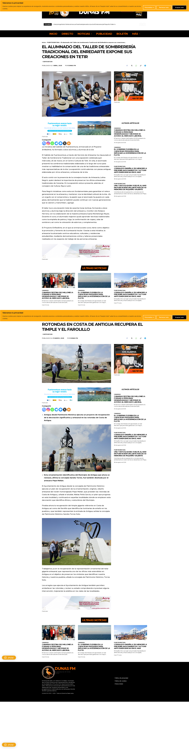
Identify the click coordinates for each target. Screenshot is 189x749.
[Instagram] (48, 143)
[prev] (141, 24)
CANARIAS (117, 128)
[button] (9, 745)
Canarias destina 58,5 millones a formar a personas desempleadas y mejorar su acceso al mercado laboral (129, 133)
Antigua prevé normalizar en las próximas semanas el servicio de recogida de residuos (81, 24)
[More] (69, 143)
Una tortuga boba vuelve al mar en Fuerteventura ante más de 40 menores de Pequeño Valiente (130, 187)
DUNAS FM (72, 65)
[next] (144, 24)
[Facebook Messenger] (60, 143)
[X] (131, 66)
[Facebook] (127, 66)
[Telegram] (145, 66)
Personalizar (149, 7)
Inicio (44, 42)
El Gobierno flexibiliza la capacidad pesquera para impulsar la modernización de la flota (130, 152)
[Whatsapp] (52, 143)
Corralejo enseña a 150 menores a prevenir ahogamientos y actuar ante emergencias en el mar (130, 170)
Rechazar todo (164, 7)
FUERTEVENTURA (53, 42)
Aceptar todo (179, 7)
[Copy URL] (141, 66)
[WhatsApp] (136, 66)
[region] (94, 5)
